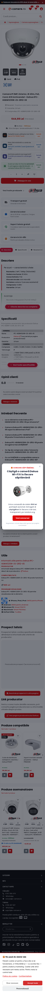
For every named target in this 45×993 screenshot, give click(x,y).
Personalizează (22, 989)
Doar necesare (12, 983)
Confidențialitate (25, 976)
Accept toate (32, 983)
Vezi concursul (22, 518)
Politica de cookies (10, 976)
